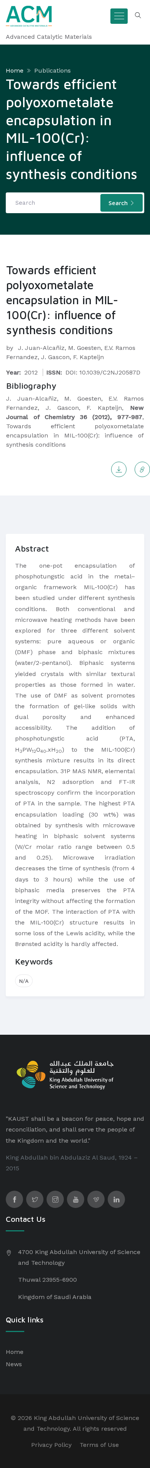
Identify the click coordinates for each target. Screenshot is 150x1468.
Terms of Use (99, 1444)
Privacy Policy (51, 1444)
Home (14, 70)
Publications (52, 70)
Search (119, 202)
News (14, 1364)
